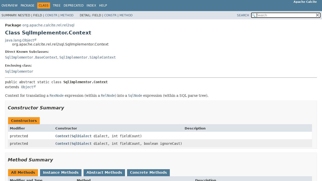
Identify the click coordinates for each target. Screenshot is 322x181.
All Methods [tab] (23, 172)
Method (66, 15)
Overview (10, 5)
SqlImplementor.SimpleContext (87, 57)
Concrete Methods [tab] (148, 172)
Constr (51, 15)
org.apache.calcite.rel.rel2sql (48, 25)
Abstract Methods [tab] (104, 172)
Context (62, 136)
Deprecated (74, 5)
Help (103, 5)
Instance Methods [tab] (60, 172)
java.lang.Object (19, 40)
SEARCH (243, 15)
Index (91, 5)
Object (27, 87)
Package (27, 5)
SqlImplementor (19, 71)
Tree (57, 5)
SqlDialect (81, 136)
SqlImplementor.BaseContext (31, 57)
